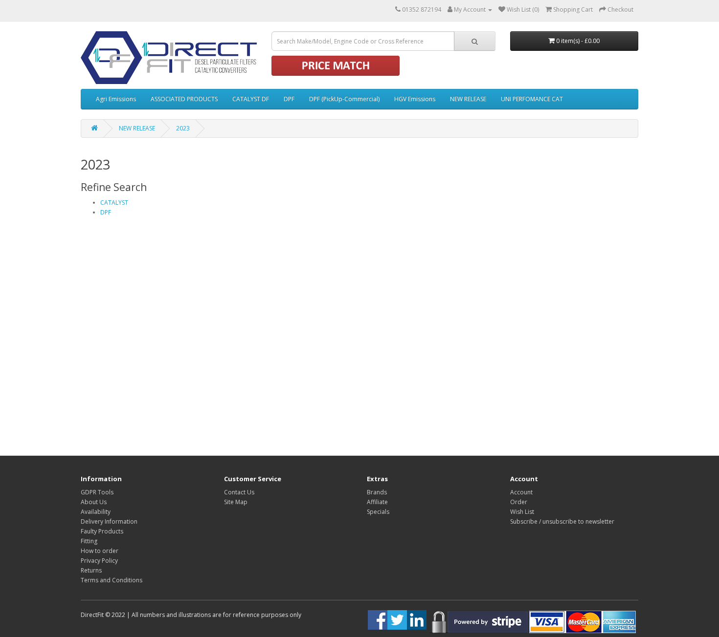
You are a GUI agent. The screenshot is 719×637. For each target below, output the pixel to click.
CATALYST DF (250, 99)
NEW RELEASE (468, 99)
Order (518, 502)
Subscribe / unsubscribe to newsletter (562, 521)
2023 (183, 128)
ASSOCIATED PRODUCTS (184, 99)
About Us (94, 502)
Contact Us (239, 492)
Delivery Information (109, 521)
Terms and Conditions (111, 580)
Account (521, 492)
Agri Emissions (116, 99)
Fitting (89, 541)
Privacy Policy (99, 560)
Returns (91, 570)
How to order (99, 551)
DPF (289, 99)
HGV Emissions (414, 99)
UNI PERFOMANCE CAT (532, 99)
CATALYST (114, 202)
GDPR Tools (97, 492)
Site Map (235, 502)
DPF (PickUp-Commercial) (344, 99)
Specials (378, 512)
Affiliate (377, 502)
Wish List (522, 512)
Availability (96, 512)
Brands (377, 492)
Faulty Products (102, 531)
